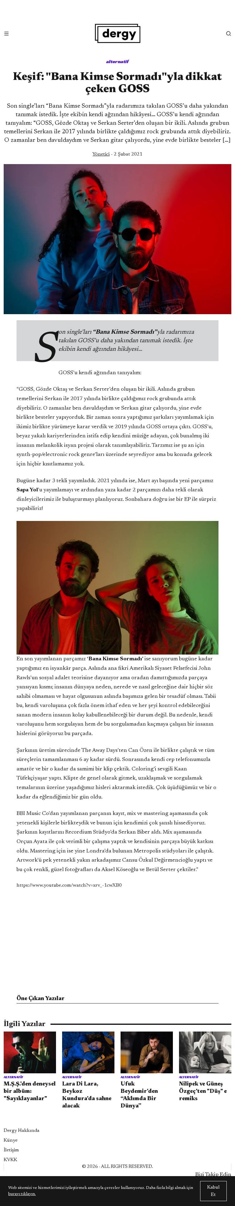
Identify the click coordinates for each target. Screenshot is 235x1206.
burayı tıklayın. (22, 1194)
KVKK (10, 1160)
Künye (10, 1140)
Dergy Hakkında (21, 1130)
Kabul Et (213, 1191)
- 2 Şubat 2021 (117, 154)
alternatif (117, 61)
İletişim (11, 1150)
